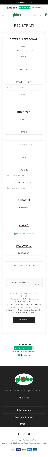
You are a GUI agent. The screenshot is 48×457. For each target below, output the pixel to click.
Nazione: (24, 170)
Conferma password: (24, 266)
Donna (30, 51)
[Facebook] (19, 434)
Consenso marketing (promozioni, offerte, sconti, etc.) (25, 300)
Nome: (24, 57)
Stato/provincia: (24, 182)
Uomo (19, 51)
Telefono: (24, 207)
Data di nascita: (24, 82)
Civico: (24, 132)
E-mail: (24, 95)
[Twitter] (24, 434)
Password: (24, 253)
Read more (24, 398)
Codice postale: (24, 145)
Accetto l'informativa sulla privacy (25, 293)
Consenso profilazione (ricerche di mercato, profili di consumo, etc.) (25, 305)
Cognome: (24, 69)
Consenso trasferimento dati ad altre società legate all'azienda (25, 311)
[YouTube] (29, 434)
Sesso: (24, 46)
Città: (24, 157)
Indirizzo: (24, 119)
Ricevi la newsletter (25, 233)
